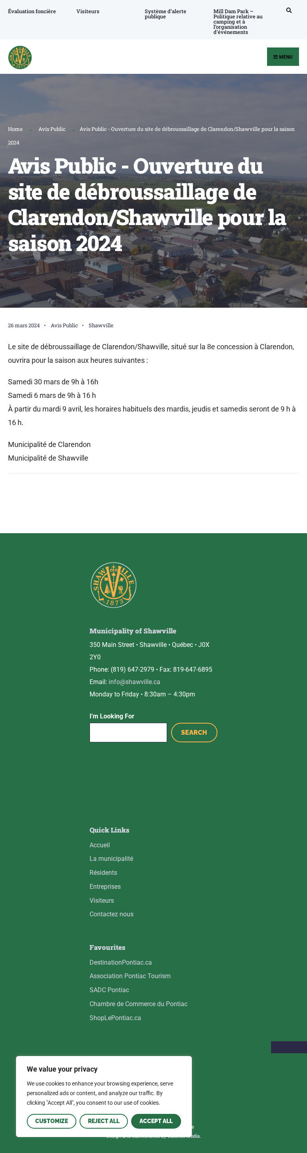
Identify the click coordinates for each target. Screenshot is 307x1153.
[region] (104, 1096)
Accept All (156, 1121)
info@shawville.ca (134, 682)
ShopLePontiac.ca (115, 1018)
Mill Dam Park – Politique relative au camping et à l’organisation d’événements (238, 22)
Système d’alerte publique (165, 14)
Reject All (104, 1121)
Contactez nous (112, 914)
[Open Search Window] (288, 10)
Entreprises (105, 886)
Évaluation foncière (32, 11)
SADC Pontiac (109, 990)
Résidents (103, 872)
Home (15, 129)
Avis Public (52, 129)
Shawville (101, 325)
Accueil (100, 845)
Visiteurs (88, 11)
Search (194, 732)
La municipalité (111, 858)
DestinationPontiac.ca (121, 962)
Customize (51, 1121)
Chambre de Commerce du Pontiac (138, 1004)
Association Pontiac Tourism (130, 976)
